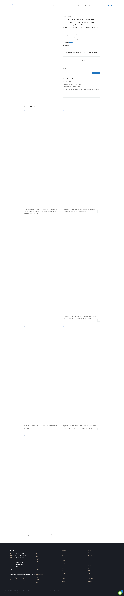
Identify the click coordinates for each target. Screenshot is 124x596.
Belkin (63, 581)
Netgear (90, 581)
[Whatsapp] (73, 100)
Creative (64, 565)
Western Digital (39, 574)
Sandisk (89, 558)
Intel (37, 556)
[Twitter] (20, 579)
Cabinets (69, 16)
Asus (37, 561)
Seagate (64, 550)
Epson (37, 579)
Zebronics (64, 560)
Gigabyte (38, 559)
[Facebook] (68, 100)
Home (54, 5)
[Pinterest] (23, 579)
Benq (63, 571)
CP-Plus (64, 573)
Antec (89, 573)
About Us (61, 5)
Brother (89, 568)
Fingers (63, 578)
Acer (37, 554)
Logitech (38, 577)
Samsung (38, 566)
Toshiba (63, 568)
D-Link (37, 569)
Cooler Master (65, 558)
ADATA (89, 560)
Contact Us (87, 5)
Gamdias (90, 563)
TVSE (89, 571)
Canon (37, 582)
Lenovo (63, 563)
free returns (75, 92)
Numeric (90, 576)
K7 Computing (91, 578)
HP (62, 553)
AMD (63, 555)
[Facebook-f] (16, 579)
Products (68, 5)
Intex (63, 576)
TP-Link (89, 550)
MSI (37, 572)
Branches (80, 5)
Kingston (90, 553)
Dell (37, 564)
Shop (74, 5)
